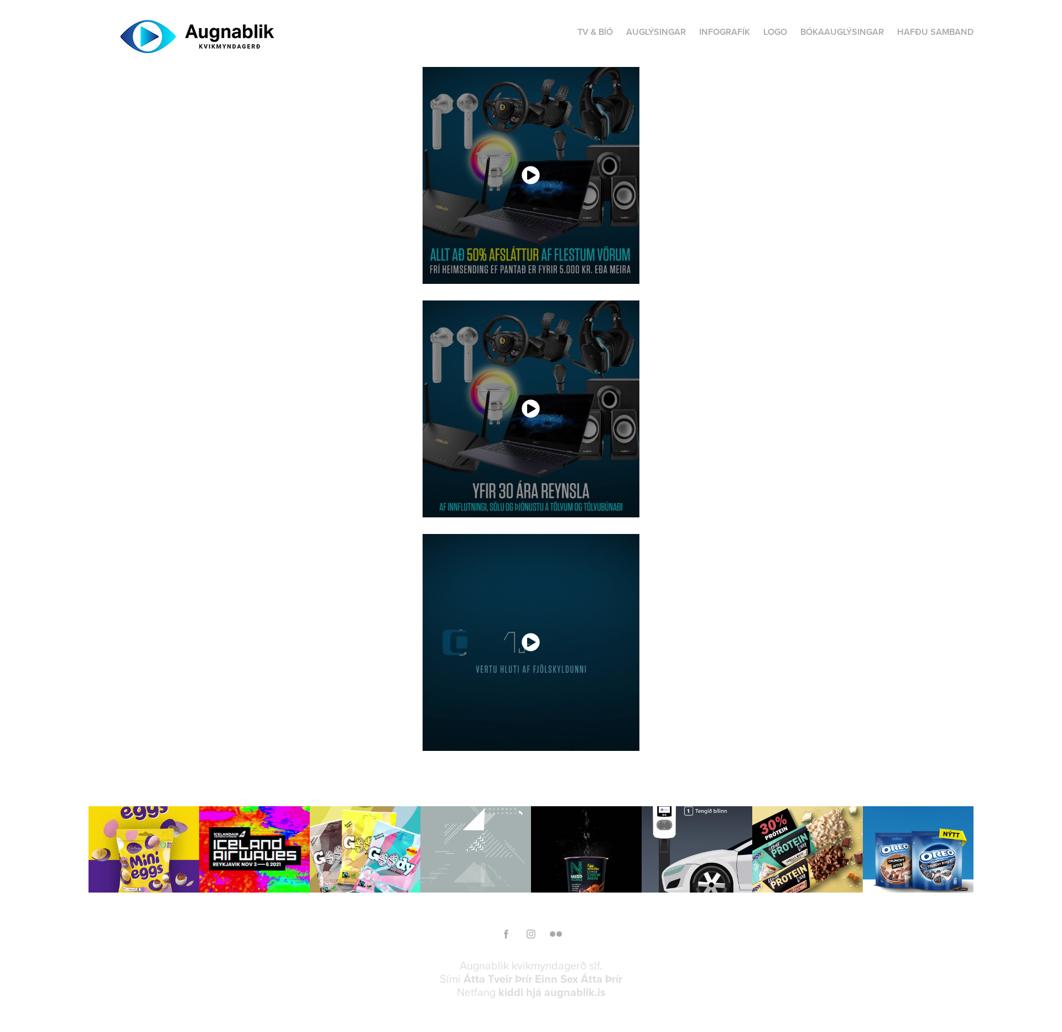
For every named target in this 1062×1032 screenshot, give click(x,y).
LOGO (775, 31)
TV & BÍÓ (595, 31)
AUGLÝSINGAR (656, 31)
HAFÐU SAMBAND (935, 31)
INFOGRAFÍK (724, 31)
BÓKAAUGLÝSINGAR (842, 31)
